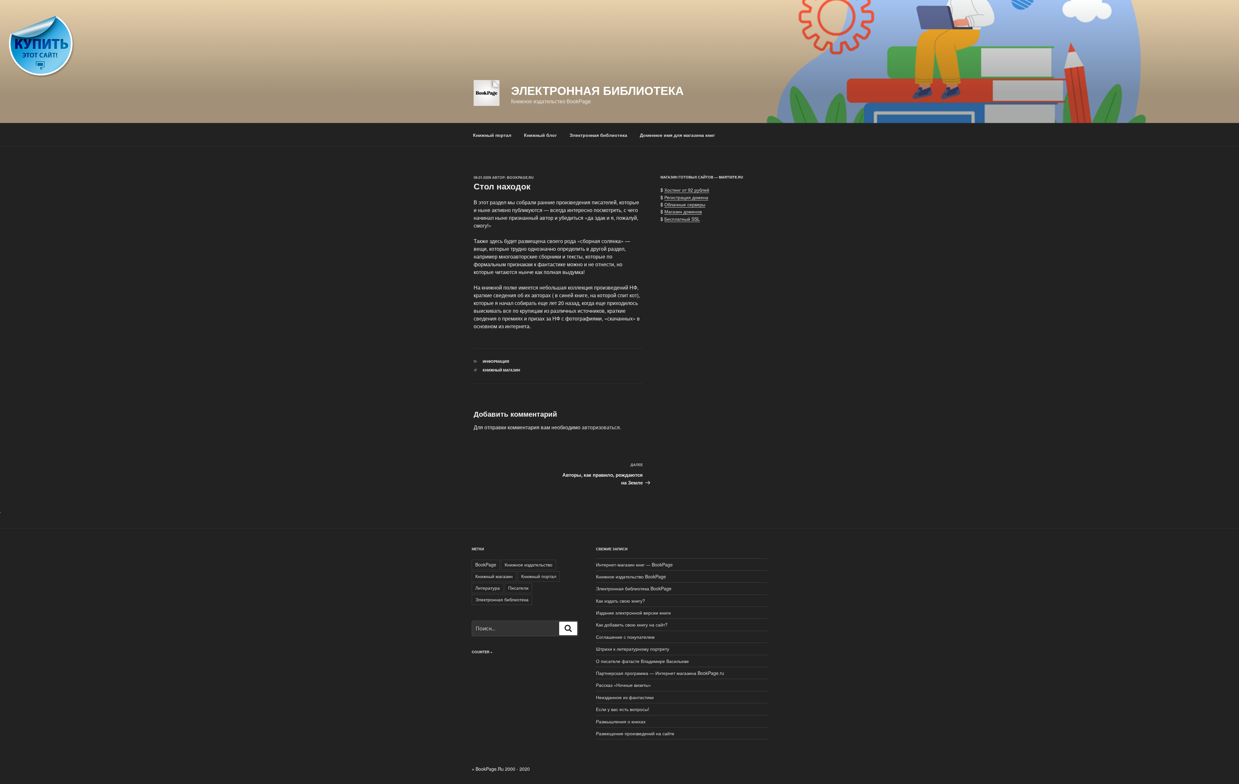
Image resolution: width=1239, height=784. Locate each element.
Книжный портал (492, 135)
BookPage (485, 564)
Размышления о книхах (621, 721)
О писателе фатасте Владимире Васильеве (642, 661)
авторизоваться (601, 427)
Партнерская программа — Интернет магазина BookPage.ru (660, 673)
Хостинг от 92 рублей (686, 190)
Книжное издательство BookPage (631, 576)
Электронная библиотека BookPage (633, 588)
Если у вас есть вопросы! (622, 709)
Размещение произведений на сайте (635, 733)
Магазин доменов (683, 211)
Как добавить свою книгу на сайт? (632, 624)
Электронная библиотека (597, 90)
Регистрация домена (686, 197)
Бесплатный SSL (682, 219)
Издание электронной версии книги (633, 612)
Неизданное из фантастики (625, 697)
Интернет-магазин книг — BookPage (634, 564)
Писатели (518, 588)
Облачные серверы (684, 204)
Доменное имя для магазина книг (677, 135)
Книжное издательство (528, 564)
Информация (496, 361)
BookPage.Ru (520, 177)
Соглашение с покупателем (625, 637)
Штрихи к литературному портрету (632, 649)
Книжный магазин (501, 370)
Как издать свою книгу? (620, 600)
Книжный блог (540, 135)
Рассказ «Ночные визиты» (623, 685)
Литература (487, 588)
